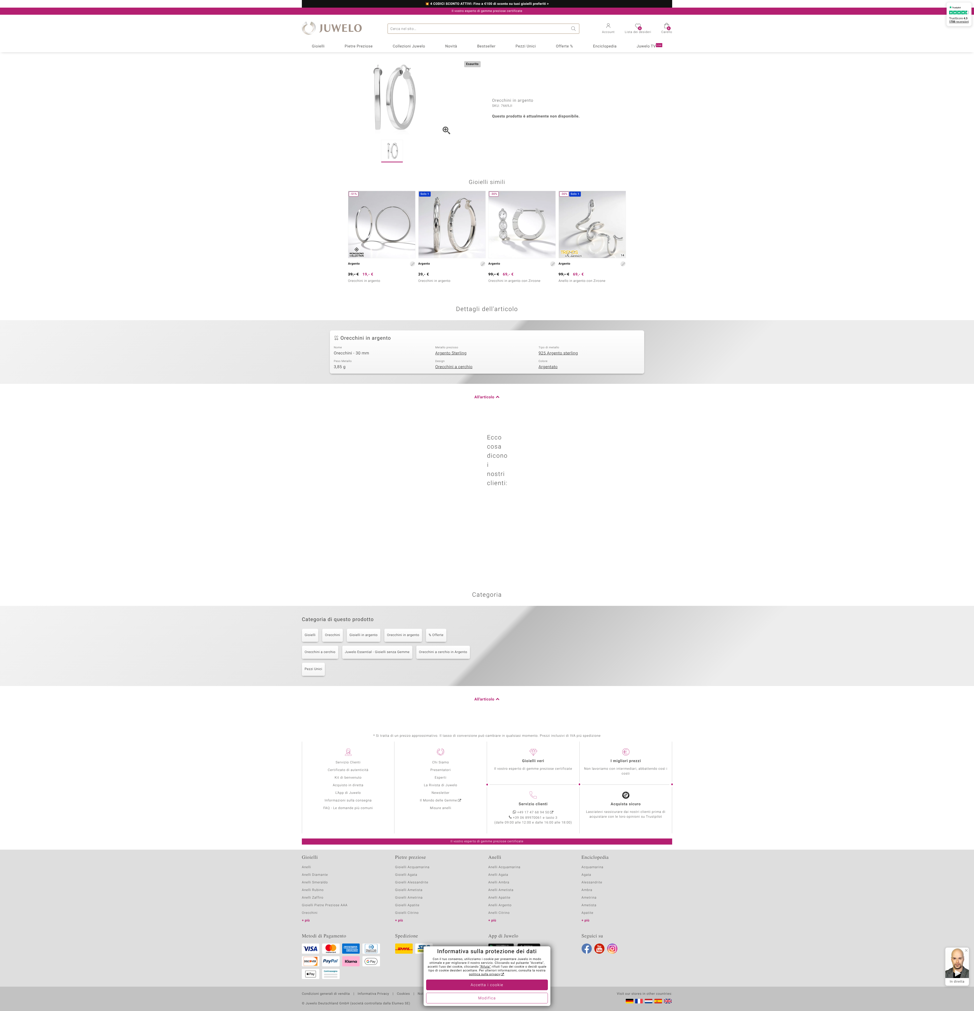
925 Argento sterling (558, 353)
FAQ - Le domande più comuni (348, 808)
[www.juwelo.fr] (639, 1001)
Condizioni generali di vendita (326, 994)
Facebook (587, 949)
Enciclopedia (605, 46)
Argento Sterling (450, 353)
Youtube (599, 949)
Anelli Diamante (315, 874)
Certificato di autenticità (348, 770)
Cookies (403, 994)
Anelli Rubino (313, 890)
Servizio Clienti (348, 762)
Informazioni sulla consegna (348, 800)
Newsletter (441, 793)
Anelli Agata (498, 874)
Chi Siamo (440, 762)
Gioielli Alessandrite (411, 882)
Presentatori (440, 770)
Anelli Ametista (500, 890)
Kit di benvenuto (348, 777)
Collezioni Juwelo (409, 46)
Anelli (306, 867)
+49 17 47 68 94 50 (533, 812)
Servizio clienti (533, 804)
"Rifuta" (485, 967)
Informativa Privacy (373, 994)
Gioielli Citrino (407, 913)
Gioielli (318, 46)
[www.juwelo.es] (658, 1001)
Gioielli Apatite (407, 905)
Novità (451, 46)
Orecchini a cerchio (454, 367)
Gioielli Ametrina (409, 897)
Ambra (587, 890)
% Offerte (436, 635)
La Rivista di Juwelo (440, 785)
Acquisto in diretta (348, 785)
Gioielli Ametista (409, 890)
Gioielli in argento (364, 635)
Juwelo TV (649, 46)
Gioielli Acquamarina (412, 867)
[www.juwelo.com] (668, 1001)
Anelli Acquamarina (504, 867)
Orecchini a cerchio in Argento (443, 652)
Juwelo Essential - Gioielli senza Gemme (377, 652)
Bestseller (486, 46)
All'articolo (484, 397)
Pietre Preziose (359, 46)
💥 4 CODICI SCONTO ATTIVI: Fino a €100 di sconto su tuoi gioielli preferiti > (487, 4)
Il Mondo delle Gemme (438, 800)
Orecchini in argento (403, 635)
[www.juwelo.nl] (648, 1001)
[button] (608, 29)
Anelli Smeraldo (315, 882)
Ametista (589, 905)
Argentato (548, 367)
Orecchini (332, 635)
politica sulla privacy (484, 974)
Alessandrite (592, 882)
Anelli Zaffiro (312, 897)
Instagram (612, 949)
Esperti (440, 777)
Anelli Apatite (499, 897)
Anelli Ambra (498, 882)
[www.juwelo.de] (629, 1001)
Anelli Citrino (499, 913)
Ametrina (589, 897)
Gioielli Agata (406, 874)
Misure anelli (440, 808)
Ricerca (574, 28)
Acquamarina (592, 867)
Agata (586, 874)
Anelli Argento (500, 905)
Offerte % (564, 46)
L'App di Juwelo (348, 793)
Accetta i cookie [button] (487, 985)
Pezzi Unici (525, 46)
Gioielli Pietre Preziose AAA (324, 905)
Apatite (588, 913)
